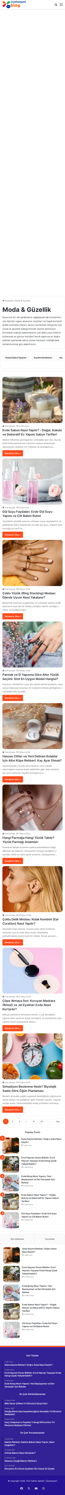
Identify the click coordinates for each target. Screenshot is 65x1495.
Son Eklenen (17, 1239)
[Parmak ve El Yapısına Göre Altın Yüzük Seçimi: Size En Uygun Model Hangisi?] (32, 644)
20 (42, 1121)
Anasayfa (8, 300)
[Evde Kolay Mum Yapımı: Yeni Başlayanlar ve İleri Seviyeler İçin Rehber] (10, 1183)
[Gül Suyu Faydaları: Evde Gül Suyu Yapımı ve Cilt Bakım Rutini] (32, 481)
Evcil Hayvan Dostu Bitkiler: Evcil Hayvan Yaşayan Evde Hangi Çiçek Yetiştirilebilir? (39, 1160)
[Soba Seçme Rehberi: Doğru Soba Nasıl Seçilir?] (10, 1146)
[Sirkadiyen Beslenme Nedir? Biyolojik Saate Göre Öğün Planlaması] (32, 1056)
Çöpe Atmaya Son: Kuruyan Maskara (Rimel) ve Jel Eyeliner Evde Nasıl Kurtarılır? (28, 1005)
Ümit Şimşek (10, 426)
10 (34, 1121)
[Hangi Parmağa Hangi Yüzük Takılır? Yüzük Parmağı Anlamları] (32, 808)
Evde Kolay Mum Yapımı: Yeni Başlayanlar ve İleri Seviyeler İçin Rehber (38, 1179)
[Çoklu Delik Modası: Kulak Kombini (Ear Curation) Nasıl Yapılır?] (32, 889)
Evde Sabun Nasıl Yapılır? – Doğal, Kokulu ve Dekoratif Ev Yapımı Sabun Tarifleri (40, 1198)
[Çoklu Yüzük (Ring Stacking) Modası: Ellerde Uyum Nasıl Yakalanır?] (32, 563)
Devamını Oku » (13, 453)
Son (58, 1121)
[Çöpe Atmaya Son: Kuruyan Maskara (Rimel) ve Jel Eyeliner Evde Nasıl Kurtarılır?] (32, 971)
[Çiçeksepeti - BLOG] (14, 4)
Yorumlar (50, 1239)
